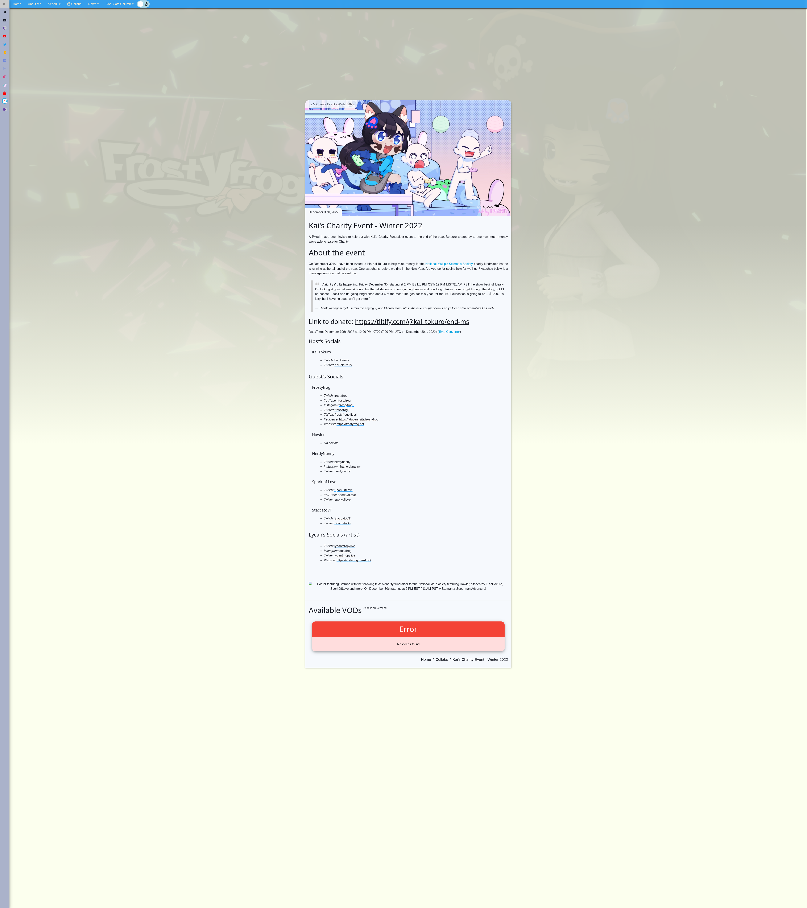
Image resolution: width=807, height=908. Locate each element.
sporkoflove (343, 499)
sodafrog (345, 550)
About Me (34, 4)
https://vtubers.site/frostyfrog (358, 419)
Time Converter (449, 331)
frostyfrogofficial (345, 414)
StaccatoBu (343, 523)
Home (17, 4)
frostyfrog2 (342, 410)
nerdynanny (342, 462)
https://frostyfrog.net (350, 424)
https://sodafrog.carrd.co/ (354, 560)
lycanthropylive (344, 546)
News (92, 4)
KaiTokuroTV (343, 365)
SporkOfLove (343, 490)
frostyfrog (340, 395)
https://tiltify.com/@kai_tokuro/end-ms (412, 321)
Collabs (76, 4)
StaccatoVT (342, 518)
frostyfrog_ (346, 405)
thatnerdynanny (350, 466)
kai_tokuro (341, 360)
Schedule (54, 4)
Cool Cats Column (118, 4)
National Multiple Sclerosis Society (449, 264)
